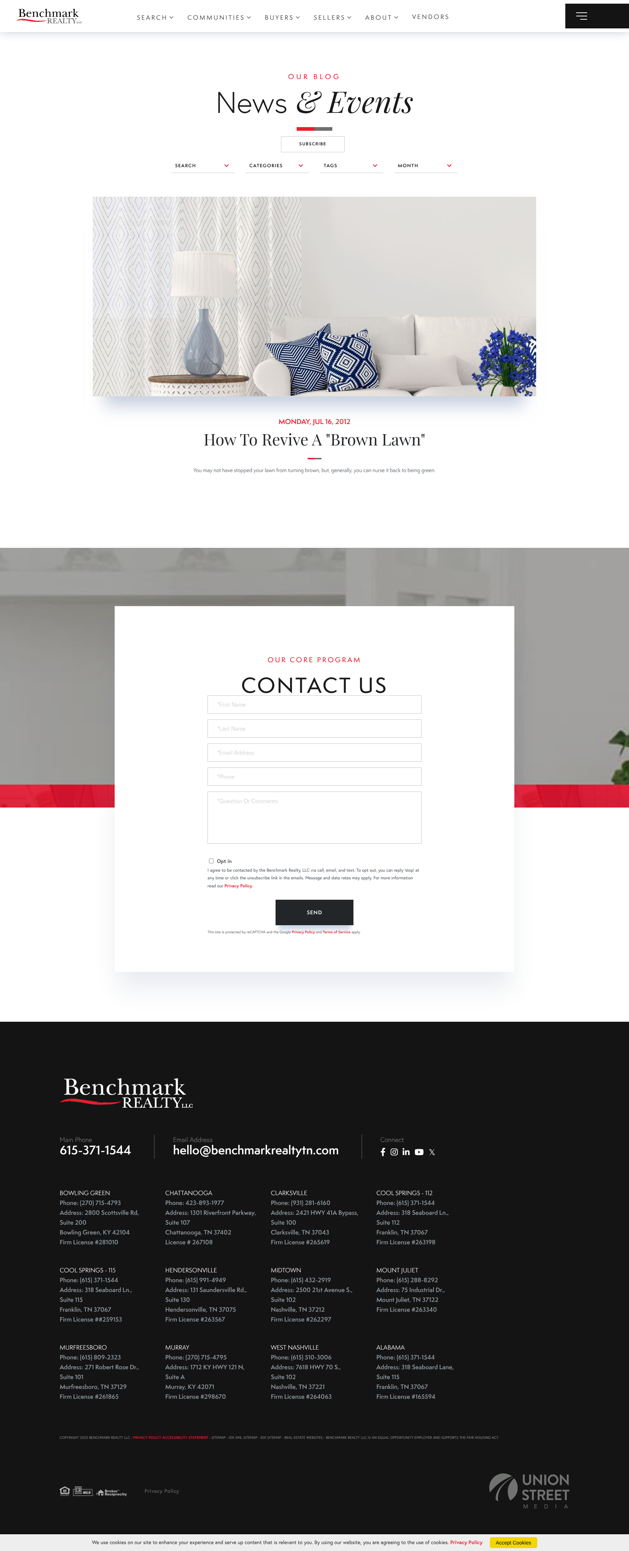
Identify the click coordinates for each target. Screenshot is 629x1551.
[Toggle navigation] (597, 16)
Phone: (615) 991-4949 (195, 1280)
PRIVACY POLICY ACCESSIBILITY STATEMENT (170, 1437)
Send (314, 912)
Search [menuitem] (152, 17)
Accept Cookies (513, 1543)
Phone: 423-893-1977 (194, 1203)
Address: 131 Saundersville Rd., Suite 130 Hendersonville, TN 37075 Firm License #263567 (206, 1305)
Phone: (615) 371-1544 (405, 1203)
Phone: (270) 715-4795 (196, 1357)
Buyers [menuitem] (279, 17)
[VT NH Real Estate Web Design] (529, 1490)
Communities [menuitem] (216, 17)
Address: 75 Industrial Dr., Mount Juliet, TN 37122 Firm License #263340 (410, 1300)
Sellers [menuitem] (329, 17)
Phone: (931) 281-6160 (301, 1203)
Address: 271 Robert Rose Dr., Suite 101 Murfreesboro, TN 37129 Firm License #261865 (99, 1382)
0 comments (109, 202)
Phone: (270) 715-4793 (90, 1203)
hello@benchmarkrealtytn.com (256, 1150)
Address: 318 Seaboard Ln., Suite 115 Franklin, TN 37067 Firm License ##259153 (96, 1305)
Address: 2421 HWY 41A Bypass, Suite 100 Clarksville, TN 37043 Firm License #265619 (315, 1227)
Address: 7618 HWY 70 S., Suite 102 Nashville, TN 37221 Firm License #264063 (306, 1382)
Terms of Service (337, 932)
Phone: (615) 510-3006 (301, 1357)
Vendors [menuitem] (431, 17)
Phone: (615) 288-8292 (407, 1280)
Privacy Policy (238, 886)
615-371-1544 (95, 1150)
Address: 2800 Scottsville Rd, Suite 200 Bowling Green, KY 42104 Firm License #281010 (99, 1227)
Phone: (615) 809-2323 (90, 1357)
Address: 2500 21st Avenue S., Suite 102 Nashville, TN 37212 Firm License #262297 (312, 1305)
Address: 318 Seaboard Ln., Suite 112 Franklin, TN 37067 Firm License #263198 (412, 1227)
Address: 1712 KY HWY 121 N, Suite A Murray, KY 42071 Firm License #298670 (205, 1382)
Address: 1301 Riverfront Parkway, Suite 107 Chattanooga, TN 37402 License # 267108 (210, 1227)
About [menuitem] (379, 17)
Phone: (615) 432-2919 (301, 1280)
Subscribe (313, 144)
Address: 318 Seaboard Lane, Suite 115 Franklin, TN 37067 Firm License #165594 (415, 1382)
